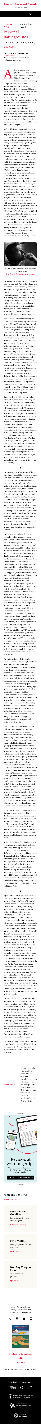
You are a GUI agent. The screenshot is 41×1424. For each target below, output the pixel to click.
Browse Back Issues (12, 1200)
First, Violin (17, 1241)
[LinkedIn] (31, 1318)
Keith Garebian (9, 47)
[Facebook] (24, 1318)
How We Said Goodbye (18, 1213)
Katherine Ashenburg (18, 1225)
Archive (20, 1358)
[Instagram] (17, 1318)
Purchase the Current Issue (20, 1354)
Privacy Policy (21, 1362)
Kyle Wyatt (14, 1281)
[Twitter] (10, 1318)
